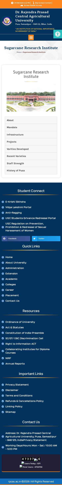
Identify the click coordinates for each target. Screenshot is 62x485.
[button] (31, 37)
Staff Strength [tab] (15, 163)
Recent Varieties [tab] (16, 156)
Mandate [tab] (12, 127)
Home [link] (19, 52)
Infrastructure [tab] (15, 134)
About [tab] (10, 120)
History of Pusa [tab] (16, 170)
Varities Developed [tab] (18, 149)
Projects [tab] (11, 141)
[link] (57, 34)
